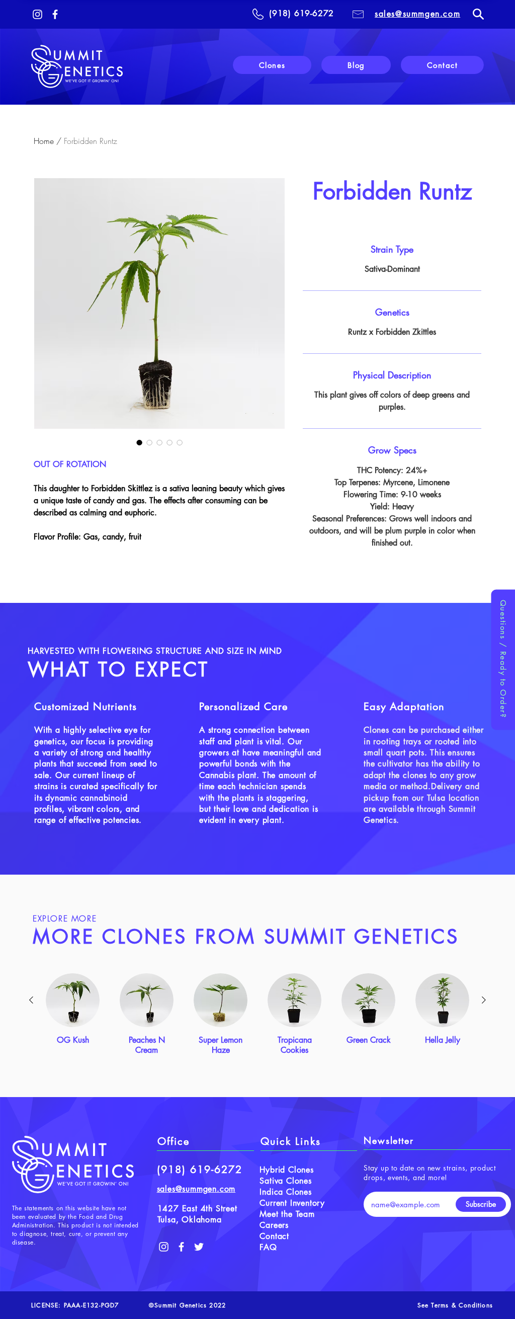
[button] (503, 659)
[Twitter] (199, 1246)
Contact (274, 1236)
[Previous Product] (31, 1000)
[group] (257, 1014)
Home (44, 140)
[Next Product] (484, 1000)
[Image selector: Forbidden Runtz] (149, 442)
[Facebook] (55, 14)
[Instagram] (37, 14)
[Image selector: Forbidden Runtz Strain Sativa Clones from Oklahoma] (139, 442)
